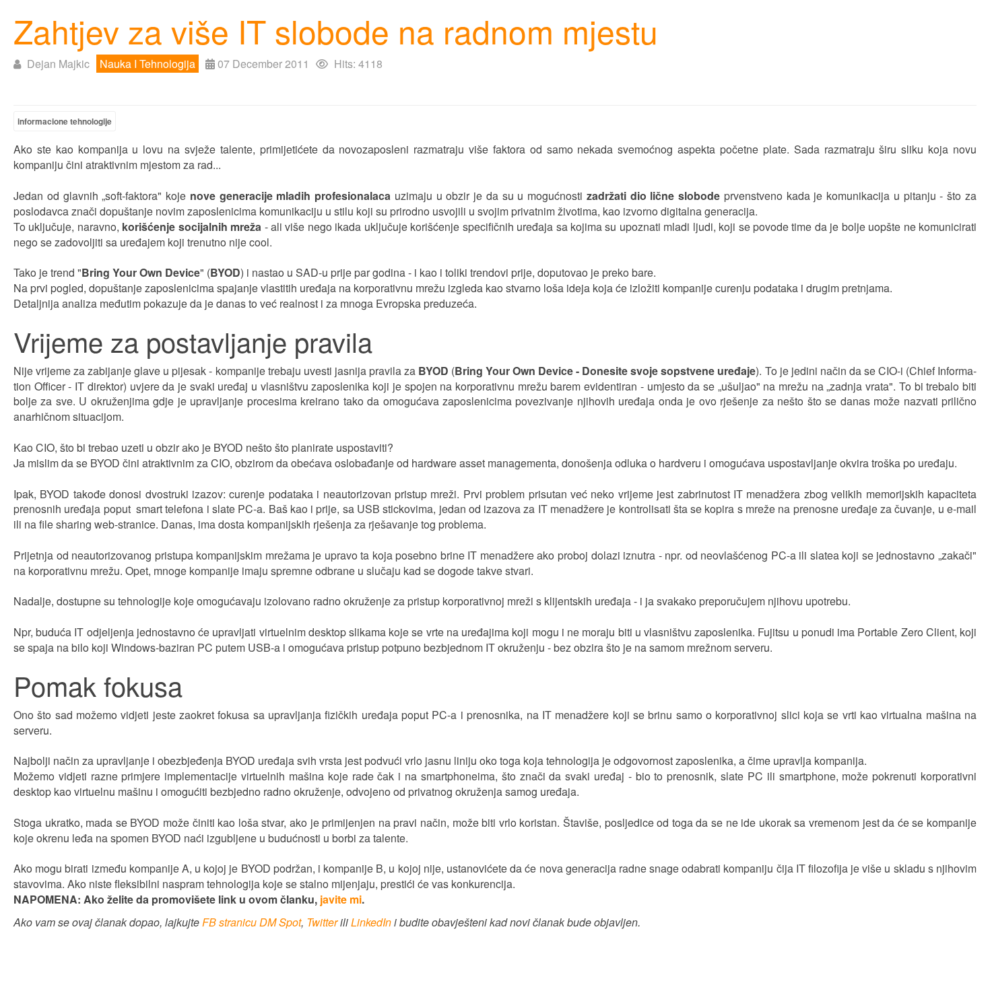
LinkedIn (371, 922)
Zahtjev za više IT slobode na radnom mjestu (335, 30)
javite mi (341, 899)
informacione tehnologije (65, 121)
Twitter (321, 922)
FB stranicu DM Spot (251, 922)
